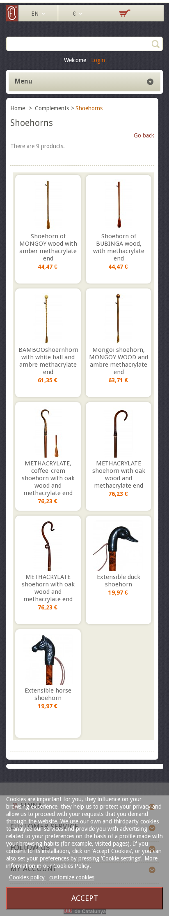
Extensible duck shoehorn (118, 580)
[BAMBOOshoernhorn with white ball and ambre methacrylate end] (48, 318)
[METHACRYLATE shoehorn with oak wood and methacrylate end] (118, 432)
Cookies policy (27, 877)
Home (18, 108)
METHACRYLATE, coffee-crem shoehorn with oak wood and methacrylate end (48, 478)
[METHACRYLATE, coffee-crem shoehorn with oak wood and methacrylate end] (48, 432)
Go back (144, 135)
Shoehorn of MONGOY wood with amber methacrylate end (48, 247)
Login (98, 60)
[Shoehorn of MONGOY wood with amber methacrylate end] (48, 204)
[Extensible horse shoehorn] (48, 659)
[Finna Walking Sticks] (12, 19)
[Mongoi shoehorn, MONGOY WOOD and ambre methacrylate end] (118, 318)
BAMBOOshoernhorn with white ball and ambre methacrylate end (48, 361)
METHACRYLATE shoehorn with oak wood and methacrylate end (118, 474)
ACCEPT (84, 898)
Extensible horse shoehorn (48, 694)
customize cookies (71, 877)
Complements (52, 108)
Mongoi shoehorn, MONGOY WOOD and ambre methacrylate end (118, 361)
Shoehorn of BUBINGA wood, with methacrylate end (118, 247)
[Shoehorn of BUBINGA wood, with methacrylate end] (118, 204)
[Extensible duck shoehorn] (118, 545)
